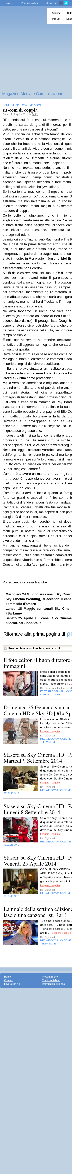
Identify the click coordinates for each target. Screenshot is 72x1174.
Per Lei (56, 19)
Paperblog (22, 16)
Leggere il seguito (50, 731)
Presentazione (50, 976)
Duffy (35, 114)
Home (8, 3)
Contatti (8, 980)
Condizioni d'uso (51, 980)
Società (56, 13)
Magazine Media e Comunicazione (32, 93)
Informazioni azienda (53, 984)
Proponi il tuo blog (29, 3)
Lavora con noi (12, 984)
